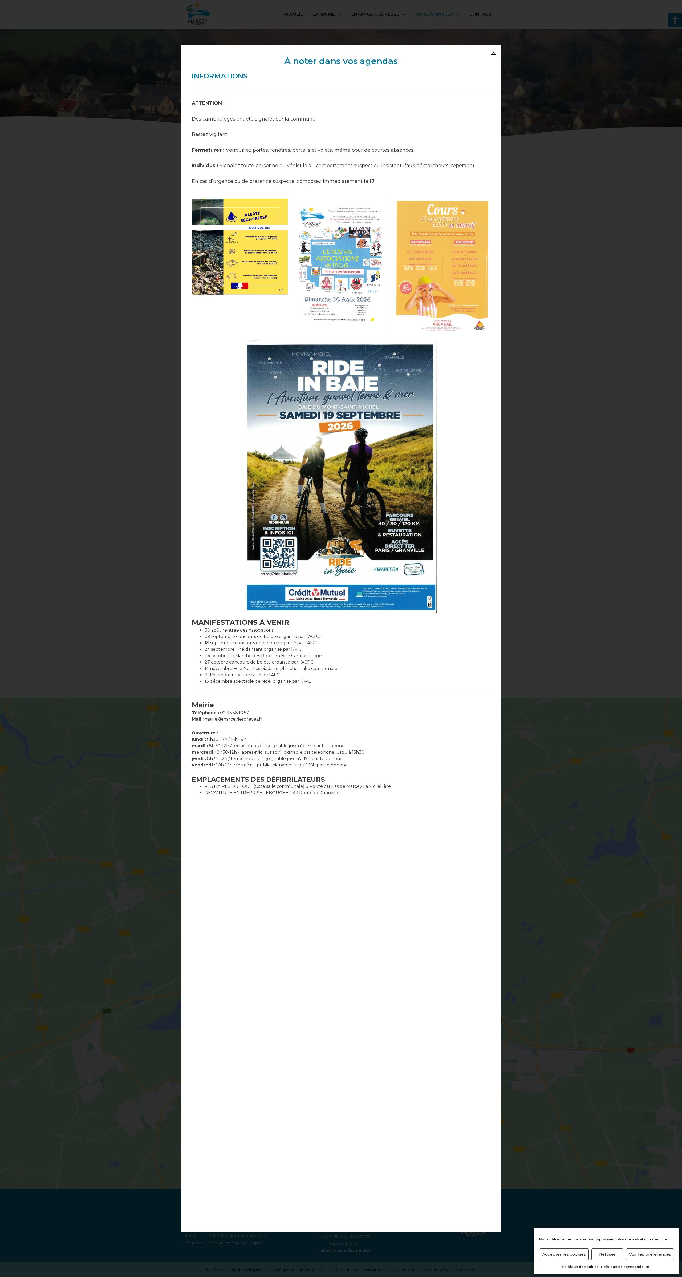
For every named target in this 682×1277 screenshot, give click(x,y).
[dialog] (341, 638)
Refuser (607, 1254)
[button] (494, 52)
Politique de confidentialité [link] (625, 1267)
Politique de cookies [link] (580, 1267)
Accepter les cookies (564, 1254)
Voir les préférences (650, 1254)
